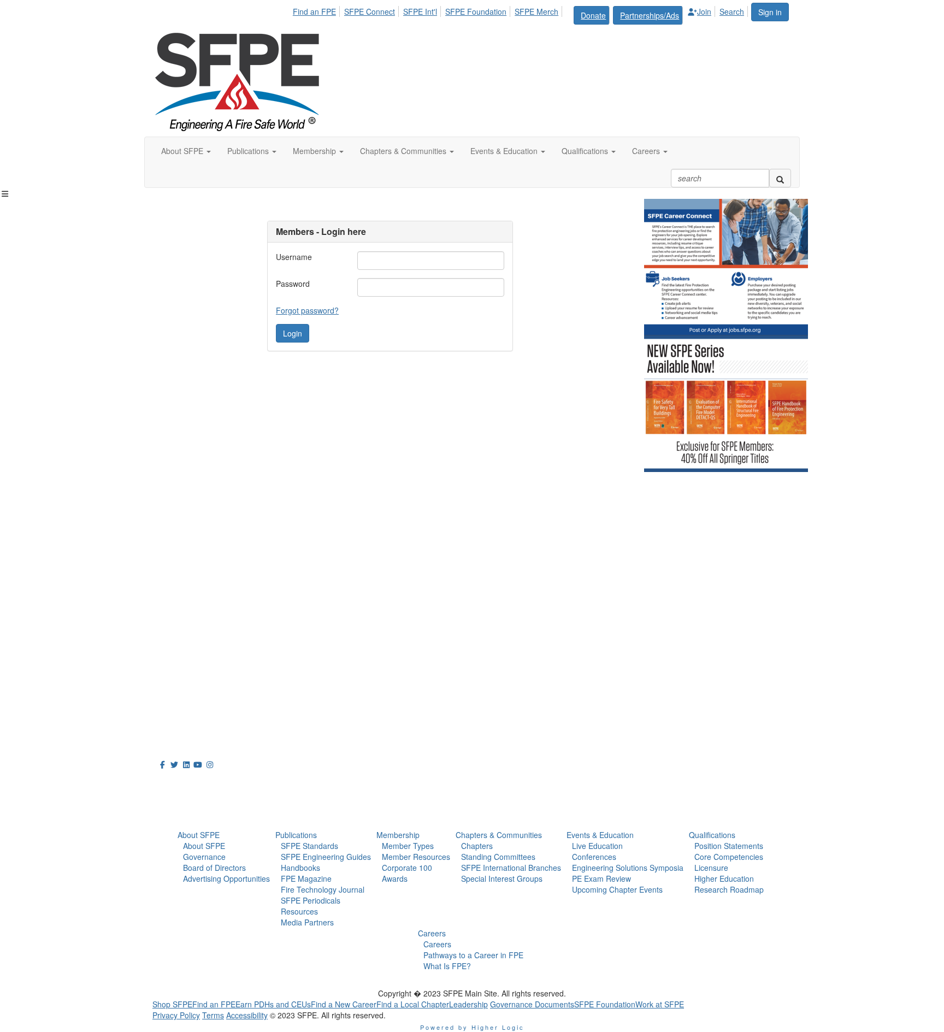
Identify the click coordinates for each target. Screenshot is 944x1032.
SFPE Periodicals (310, 900)
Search (731, 11)
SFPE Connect (369, 11)
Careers (432, 933)
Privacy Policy (176, 1015)
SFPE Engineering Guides (326, 856)
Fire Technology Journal (322, 889)
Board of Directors (214, 867)
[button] (186, 150)
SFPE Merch (536, 11)
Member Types (408, 845)
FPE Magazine (306, 878)
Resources (299, 911)
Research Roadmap (729, 889)
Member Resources (416, 856)
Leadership (468, 1004)
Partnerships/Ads (649, 15)
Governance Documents (532, 1004)
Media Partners (307, 922)
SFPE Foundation (475, 11)
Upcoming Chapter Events (617, 889)
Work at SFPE (659, 1004)
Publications (296, 834)
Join (704, 11)
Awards (395, 878)
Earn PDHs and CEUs (273, 1004)
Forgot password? (307, 310)
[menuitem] (317, 10)
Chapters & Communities (499, 834)
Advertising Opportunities (226, 878)
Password (293, 283)
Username (294, 256)
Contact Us (176, 666)
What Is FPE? (447, 965)
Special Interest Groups (501, 878)
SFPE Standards (309, 845)
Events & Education (600, 834)
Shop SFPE (172, 1004)
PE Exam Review (601, 878)
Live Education (597, 845)
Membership (398, 834)
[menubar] (521, 14)
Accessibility (247, 1015)
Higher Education (724, 878)
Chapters (477, 845)
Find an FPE (314, 11)
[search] (780, 178)
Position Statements (728, 845)
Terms (213, 1015)
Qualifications (712, 834)
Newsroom (183, 808)
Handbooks (300, 867)
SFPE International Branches (511, 867)
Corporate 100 (407, 867)
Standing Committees (498, 856)
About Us (179, 784)
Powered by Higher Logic (472, 1027)
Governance (204, 856)
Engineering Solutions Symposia (627, 867)
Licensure (711, 867)
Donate (593, 15)
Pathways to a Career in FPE (473, 955)
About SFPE (199, 834)
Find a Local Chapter (412, 1004)
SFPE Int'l (420, 11)
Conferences (594, 856)
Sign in (770, 12)
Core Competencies (728, 856)
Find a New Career (343, 1004)
